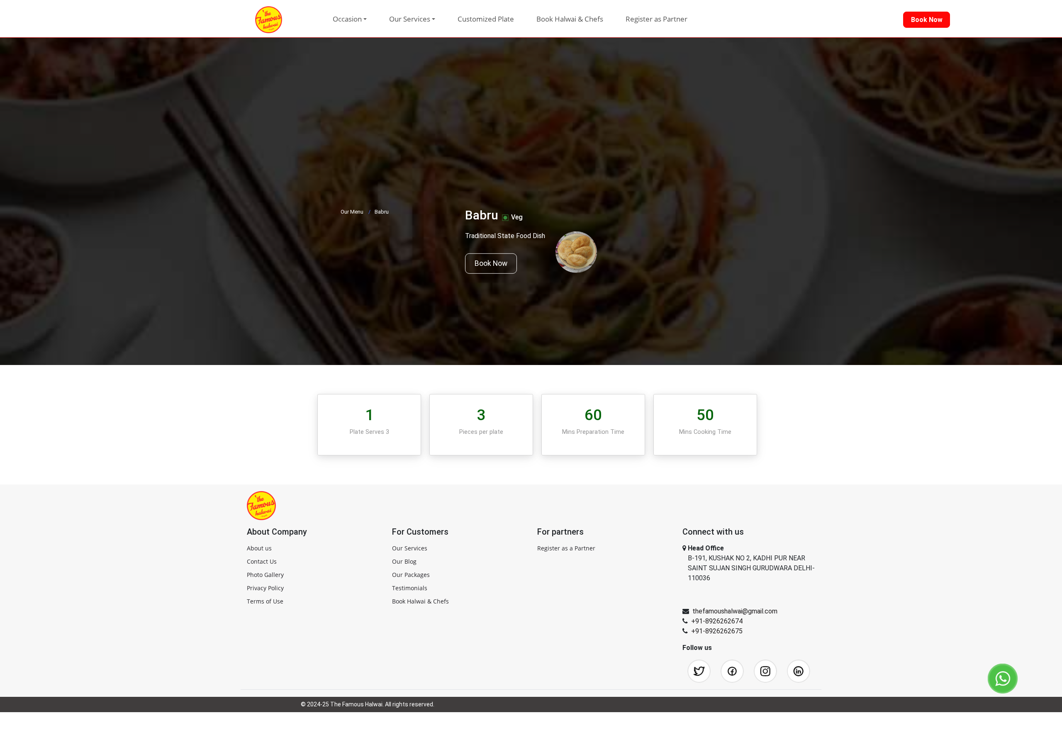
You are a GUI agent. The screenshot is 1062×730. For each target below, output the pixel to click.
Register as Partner (656, 19)
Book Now (491, 263)
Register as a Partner (566, 548)
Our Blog (404, 561)
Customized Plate (486, 19)
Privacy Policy (265, 588)
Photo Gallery (265, 575)
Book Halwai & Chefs (569, 19)
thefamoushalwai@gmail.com (734, 611)
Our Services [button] (409, 19)
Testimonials (409, 588)
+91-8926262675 (717, 631)
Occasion (347, 19)
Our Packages (411, 575)
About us (259, 548)
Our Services (409, 548)
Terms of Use (265, 601)
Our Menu (352, 212)
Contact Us (262, 561)
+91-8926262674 (717, 621)
